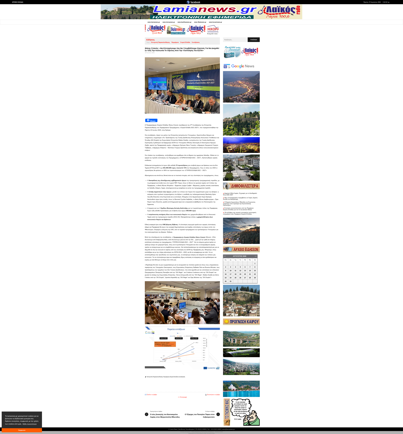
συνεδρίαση (196, 42)
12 (240, 270)
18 (235, 274)
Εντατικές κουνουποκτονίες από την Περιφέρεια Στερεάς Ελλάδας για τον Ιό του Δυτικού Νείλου (238, 208)
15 (255, 270)
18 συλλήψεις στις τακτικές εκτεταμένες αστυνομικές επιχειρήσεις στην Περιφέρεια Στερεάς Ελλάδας (239, 213)
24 (230, 278)
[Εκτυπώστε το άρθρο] (206, 394)
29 (255, 278)
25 (235, 278)
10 (230, 270)
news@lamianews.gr (228, 429)
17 (230, 274)
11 (235, 270)
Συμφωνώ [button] (21, 430)
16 (225, 274)
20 (245, 274)
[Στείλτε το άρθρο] (146, 394)
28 (250, 278)
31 (230, 281)
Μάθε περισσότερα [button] (30, 424)
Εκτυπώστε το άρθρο (213, 394)
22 (255, 274)
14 (250, 270)
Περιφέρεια (175, 42)
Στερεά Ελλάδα (185, 42)
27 (245, 278)
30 (225, 281)
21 (250, 274)
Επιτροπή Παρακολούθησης (160, 42)
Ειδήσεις (150, 40)
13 (245, 270)
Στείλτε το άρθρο (152, 394)
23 (225, 278)
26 (240, 278)
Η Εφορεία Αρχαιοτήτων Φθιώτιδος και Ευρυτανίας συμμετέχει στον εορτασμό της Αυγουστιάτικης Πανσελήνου (239, 203)
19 (240, 274)
